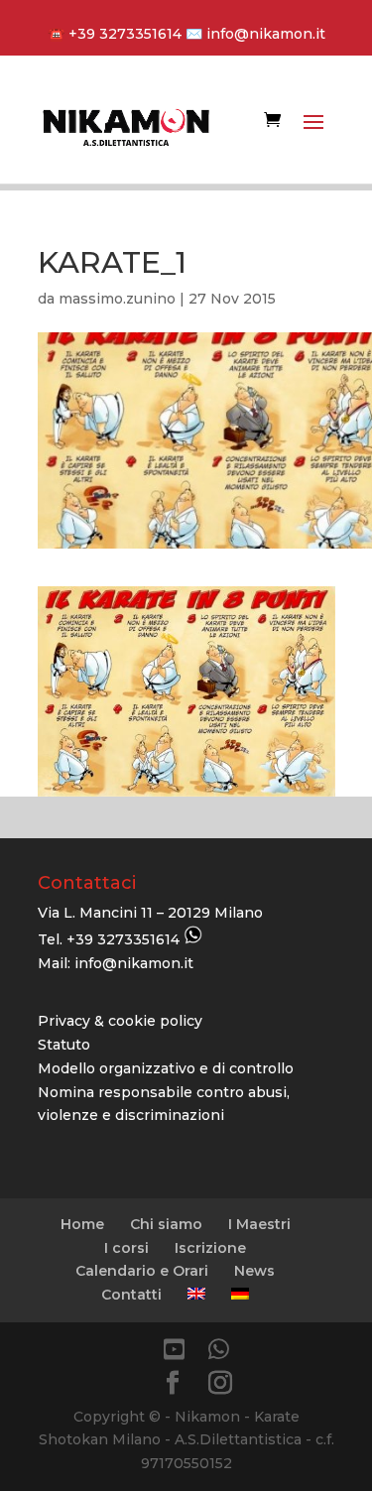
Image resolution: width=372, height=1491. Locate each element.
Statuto (64, 1045)
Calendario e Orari (141, 1271)
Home (82, 1224)
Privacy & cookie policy (120, 1021)
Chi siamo (166, 1224)
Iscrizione (210, 1248)
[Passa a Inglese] (196, 1294)
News (254, 1271)
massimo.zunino (117, 299)
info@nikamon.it (263, 34)
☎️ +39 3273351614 (115, 34)
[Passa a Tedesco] (240, 1294)
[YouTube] (174, 1349)
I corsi (126, 1248)
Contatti (131, 1295)
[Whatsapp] (218, 1349)
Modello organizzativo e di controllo (166, 1068)
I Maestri (259, 1224)
